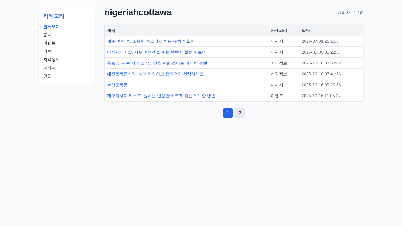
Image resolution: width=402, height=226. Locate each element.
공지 (47, 34)
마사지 (49, 67)
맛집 (47, 76)
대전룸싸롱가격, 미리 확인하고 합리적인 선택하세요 (155, 74)
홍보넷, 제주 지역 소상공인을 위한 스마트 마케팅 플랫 (157, 63)
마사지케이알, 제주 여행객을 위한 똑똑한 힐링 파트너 (156, 52)
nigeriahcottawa (138, 12)
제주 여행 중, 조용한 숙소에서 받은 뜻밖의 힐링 (151, 41)
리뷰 (47, 51)
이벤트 (49, 43)
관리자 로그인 (350, 12)
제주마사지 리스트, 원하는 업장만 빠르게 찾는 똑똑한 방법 (161, 95)
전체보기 (51, 26)
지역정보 (51, 59)
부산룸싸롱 (117, 84)
